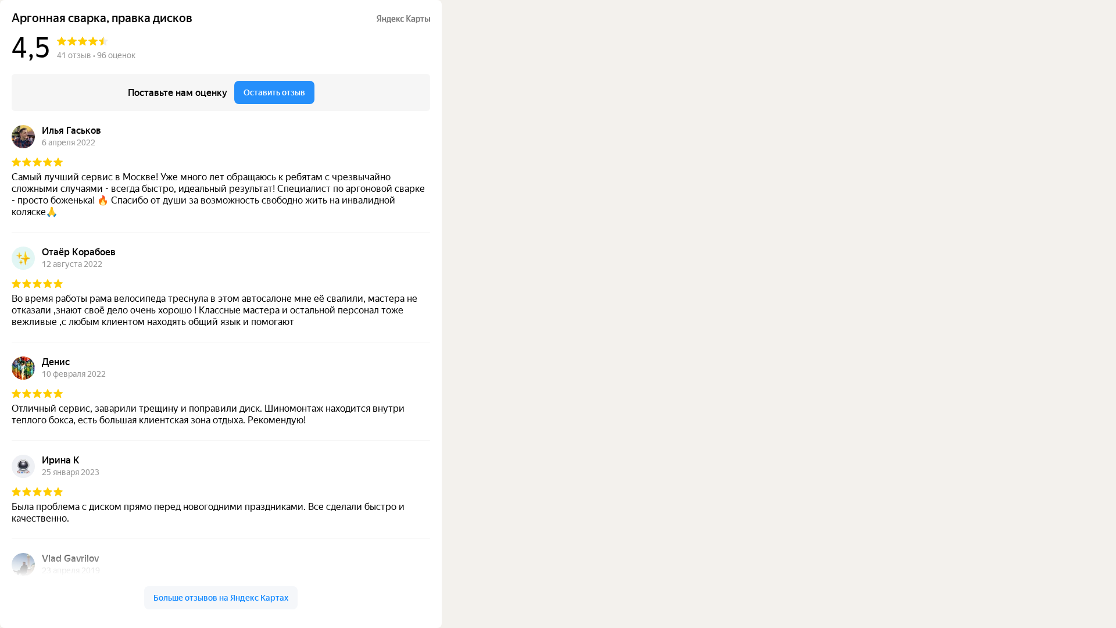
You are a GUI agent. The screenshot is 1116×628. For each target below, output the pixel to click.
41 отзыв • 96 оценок (96, 55)
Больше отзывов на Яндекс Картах (220, 597)
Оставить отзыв (274, 92)
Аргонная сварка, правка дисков (102, 18)
